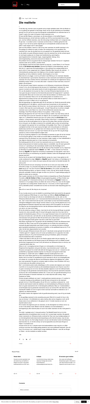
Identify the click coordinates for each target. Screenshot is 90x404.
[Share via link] (30, 339)
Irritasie (39, 356)
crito (20, 334)
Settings (77, 401)
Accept (83, 401)
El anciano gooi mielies (66, 356)
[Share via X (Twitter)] (23, 339)
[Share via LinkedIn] (26, 339)
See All (76, 351)
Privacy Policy (56, 401)
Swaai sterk (17, 356)
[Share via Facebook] (19, 339)
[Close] (88, 402)
